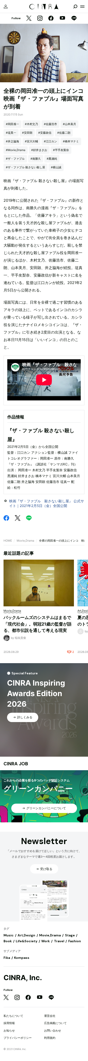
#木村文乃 (31, 124)
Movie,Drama (25, 540)
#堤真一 (11, 132)
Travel (59, 941)
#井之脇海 (12, 141)
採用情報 (9, 1023)
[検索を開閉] (75, 6)
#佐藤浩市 (50, 124)
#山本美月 (69, 124)
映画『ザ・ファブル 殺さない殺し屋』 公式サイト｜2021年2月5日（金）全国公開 (46, 503)
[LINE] (74, 19)
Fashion (74, 941)
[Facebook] (51, 19)
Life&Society (26, 941)
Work (45, 941)
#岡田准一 (12, 124)
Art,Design (26, 935)
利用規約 (49, 1037)
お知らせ (9, 1030)
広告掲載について (55, 1023)
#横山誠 (56, 167)
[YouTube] (62, 18)
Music (9, 935)
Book (8, 941)
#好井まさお (39, 150)
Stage (70, 935)
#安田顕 (27, 132)
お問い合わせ (52, 1030)
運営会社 (49, 1016)
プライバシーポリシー (18, 1037)
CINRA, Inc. (23, 978)
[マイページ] (5, 6)
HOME (8, 540)
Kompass (21, 957)
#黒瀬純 (52, 158)
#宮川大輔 (31, 141)
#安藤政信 (44, 132)
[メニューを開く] (82, 6)
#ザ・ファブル (15, 158)
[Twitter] (28, 19)
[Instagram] (39, 19)
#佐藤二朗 (63, 132)
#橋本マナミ (71, 141)
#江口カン (50, 141)
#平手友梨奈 (61, 150)
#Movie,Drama (15, 150)
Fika (7, 957)
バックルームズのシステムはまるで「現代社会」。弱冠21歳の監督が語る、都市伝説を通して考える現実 (38, 624)
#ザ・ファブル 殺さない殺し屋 (25, 167)
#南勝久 (36, 158)
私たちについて (13, 1016)
